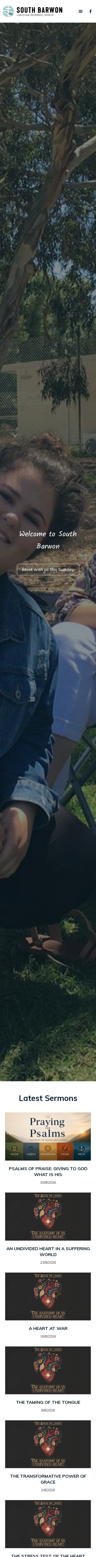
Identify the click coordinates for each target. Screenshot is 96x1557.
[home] (48, 11)
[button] (80, 11)
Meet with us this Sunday (48, 569)
